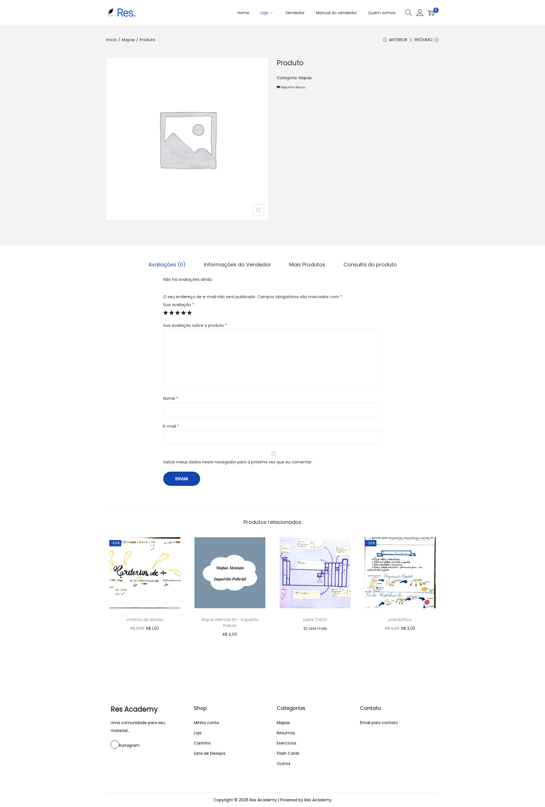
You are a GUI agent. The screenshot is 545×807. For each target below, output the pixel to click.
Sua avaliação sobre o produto (195, 325)
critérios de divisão (144, 619)
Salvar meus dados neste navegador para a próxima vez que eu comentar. (238, 462)
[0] (430, 12)
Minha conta (206, 723)
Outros (283, 763)
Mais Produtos (307, 264)
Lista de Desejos (209, 753)
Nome (170, 398)
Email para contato (379, 723)
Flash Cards (288, 753)
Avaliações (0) (167, 264)
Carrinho (202, 743)
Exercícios (286, 743)
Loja (198, 733)
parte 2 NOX (315, 619)
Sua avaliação (178, 305)
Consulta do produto (370, 264)
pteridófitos (400, 619)
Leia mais (318, 628)
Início (111, 40)
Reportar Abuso (292, 87)
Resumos (286, 733)
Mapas (128, 40)
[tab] (167, 265)
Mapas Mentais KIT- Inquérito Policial (230, 622)
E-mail (171, 426)
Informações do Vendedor (237, 264)
